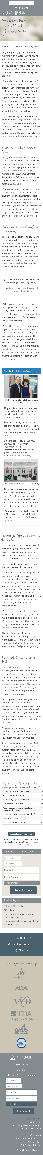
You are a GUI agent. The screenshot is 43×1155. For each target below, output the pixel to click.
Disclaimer (21, 1070)
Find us (29, 517)
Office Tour (9, 910)
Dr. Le (24, 411)
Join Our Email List (23, 944)
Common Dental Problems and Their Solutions (19, 916)
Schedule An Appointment (21, 834)
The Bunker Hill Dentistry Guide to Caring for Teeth (21, 923)
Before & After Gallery (14, 906)
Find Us (23, 950)
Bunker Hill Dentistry (20, 455)
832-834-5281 (21, 8)
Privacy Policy (21, 1064)
